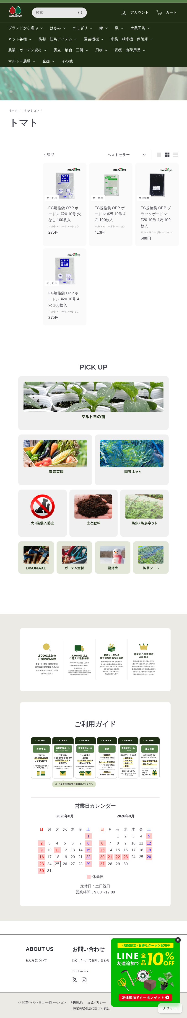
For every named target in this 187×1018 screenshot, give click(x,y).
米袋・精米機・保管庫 (130, 39)
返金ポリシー (97, 1002)
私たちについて (36, 960)
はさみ (56, 28)
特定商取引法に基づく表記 (91, 1008)
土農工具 (138, 28)
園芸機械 (92, 39)
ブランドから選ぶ (23, 28)
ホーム (13, 110)
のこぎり (81, 28)
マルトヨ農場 (20, 61)
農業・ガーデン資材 (25, 50)
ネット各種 (18, 39)
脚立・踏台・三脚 (69, 50)
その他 (67, 61)
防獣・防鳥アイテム (56, 39)
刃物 (99, 50)
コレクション (30, 110)
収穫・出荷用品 (128, 50)
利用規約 (77, 1002)
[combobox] (59, 13)
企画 (46, 61)
